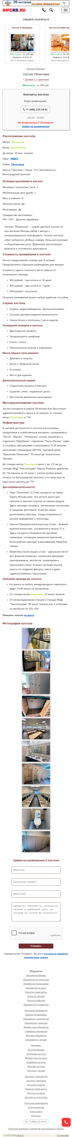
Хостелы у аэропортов (36, 1076)
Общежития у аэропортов (36, 1019)
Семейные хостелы (36, 1062)
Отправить (36, 946)
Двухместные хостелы (36, 1058)
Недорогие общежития (36, 1010)
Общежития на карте (36, 988)
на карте (29, 615)
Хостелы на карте (36, 1093)
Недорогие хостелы (36, 1054)
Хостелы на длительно (36, 1097)
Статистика (63, 1135)
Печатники (17, 164)
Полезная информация (36, 1103)
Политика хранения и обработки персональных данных (36, 1129)
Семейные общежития (36, 1031)
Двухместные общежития (36, 1027)
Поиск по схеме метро (36, 992)
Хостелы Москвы (35, 69)
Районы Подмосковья (36, 1015)
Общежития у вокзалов (36, 1023)
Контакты (36, 1116)
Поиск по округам (36, 996)
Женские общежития (36, 1035)
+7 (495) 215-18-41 (36, 109)
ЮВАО (14, 158)
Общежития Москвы (36, 975)
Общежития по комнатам (36, 1005)
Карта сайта (36, 1111)
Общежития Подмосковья (36, 984)
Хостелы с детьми (36, 1070)
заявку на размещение (35, 126)
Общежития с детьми (36, 1040)
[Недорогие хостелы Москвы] (36, 3)
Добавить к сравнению (37, 79)
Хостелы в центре (36, 1085)
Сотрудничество (36, 1107)
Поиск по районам (36, 1000)
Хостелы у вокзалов (36, 1081)
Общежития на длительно (36, 980)
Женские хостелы (36, 1066)
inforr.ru (20, 1135)
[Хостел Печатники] (36, 638)
